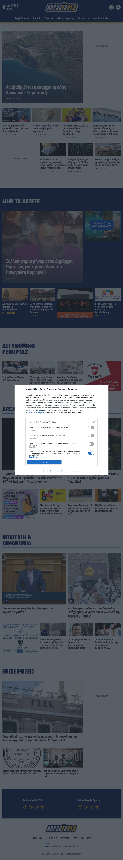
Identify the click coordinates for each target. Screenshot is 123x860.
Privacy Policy (75, 471)
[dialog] (61, 430)
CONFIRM (44, 462)
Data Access (61, 471)
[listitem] (61, 422)
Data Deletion (48, 471)
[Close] (103, 389)
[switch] (91, 427)
